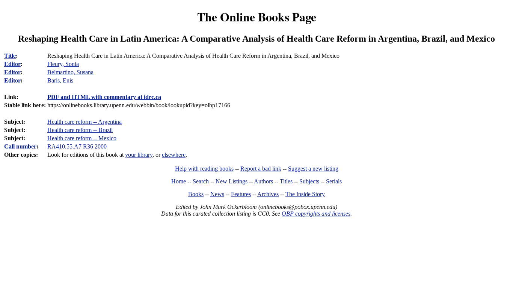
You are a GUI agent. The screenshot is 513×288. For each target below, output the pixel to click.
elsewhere (174, 155)
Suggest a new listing (313, 168)
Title (10, 55)
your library (138, 155)
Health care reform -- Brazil (80, 130)
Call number (20, 146)
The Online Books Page (256, 17)
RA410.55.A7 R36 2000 (77, 146)
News (217, 194)
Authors (263, 181)
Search (201, 181)
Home (178, 181)
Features (241, 194)
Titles (286, 181)
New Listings (231, 181)
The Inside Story (305, 194)
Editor (12, 64)
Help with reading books (204, 168)
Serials (334, 181)
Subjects (309, 181)
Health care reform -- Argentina (84, 121)
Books (196, 194)
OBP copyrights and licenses (316, 213)
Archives (268, 194)
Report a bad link (260, 168)
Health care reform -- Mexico (81, 138)
